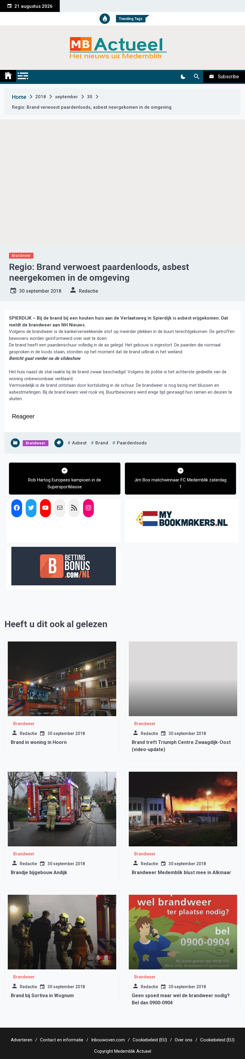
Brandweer (21, 255)
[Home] (8, 76)
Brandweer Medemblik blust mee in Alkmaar (181, 872)
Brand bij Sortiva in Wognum (42, 995)
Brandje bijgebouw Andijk (39, 872)
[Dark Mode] (183, 77)
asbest (79, 443)
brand (101, 443)
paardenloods (132, 443)
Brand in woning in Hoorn (39, 742)
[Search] (196, 77)
